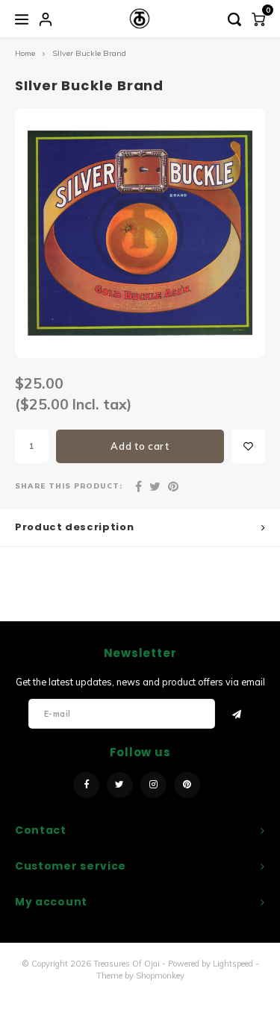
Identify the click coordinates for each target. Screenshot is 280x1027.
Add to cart (140, 446)
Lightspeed (233, 963)
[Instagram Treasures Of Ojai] (153, 785)
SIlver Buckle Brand (89, 53)
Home (25, 53)
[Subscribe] (237, 714)
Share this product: (68, 485)
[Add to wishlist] (248, 446)
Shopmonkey (160, 975)
